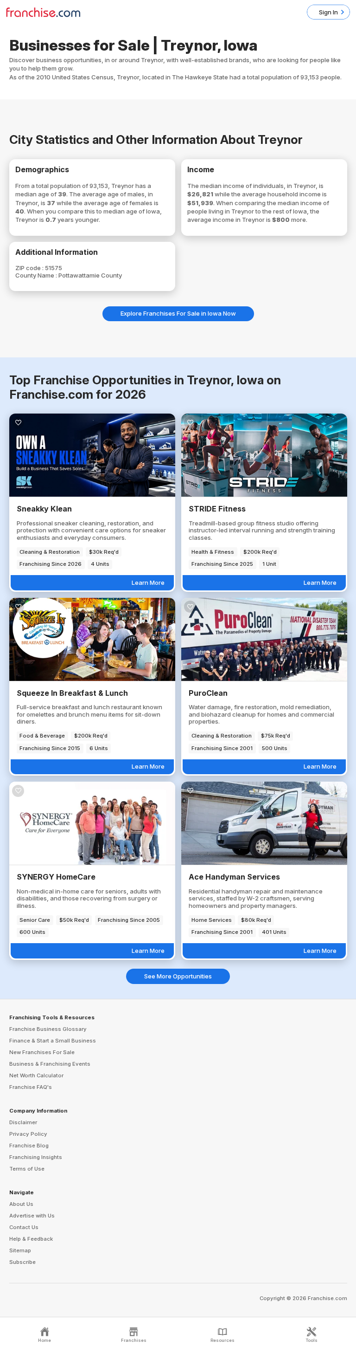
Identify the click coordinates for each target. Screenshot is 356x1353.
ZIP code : (30, 268)
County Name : (36, 275)
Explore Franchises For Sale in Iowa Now (178, 313)
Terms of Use (26, 1168)
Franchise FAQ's (30, 1087)
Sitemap (20, 1250)
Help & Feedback (31, 1239)
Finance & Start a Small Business (52, 1040)
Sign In (328, 12)
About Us (21, 1204)
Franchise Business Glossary (48, 1029)
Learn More (148, 582)
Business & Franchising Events (49, 1064)
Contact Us (23, 1227)
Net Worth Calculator (36, 1075)
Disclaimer (23, 1122)
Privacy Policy (28, 1134)
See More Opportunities (178, 976)
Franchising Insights (35, 1157)
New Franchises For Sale (42, 1052)
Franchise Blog (29, 1145)
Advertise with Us (32, 1215)
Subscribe (22, 1262)
